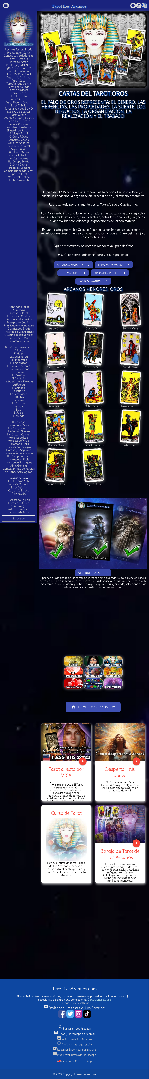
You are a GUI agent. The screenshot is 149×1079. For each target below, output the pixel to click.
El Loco (18, 350)
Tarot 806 (19, 518)
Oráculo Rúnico (18, 136)
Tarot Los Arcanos (69, 6)
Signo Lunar (18, 149)
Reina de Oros (56, 484)
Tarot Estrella (19, 96)
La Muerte (18, 391)
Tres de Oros (130, 328)
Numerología (19, 506)
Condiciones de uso (99, 999)
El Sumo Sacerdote (18, 366)
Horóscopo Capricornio (18, 453)
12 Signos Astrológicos (18, 472)
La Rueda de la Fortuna (18, 381)
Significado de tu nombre (18, 325)
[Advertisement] (18, 243)
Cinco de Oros (93, 367)
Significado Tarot (19, 307)
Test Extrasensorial (18, 509)
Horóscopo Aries (19, 425)
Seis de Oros (130, 367)
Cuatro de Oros (56, 367)
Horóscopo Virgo (18, 440)
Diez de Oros (56, 445)
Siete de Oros (56, 406)
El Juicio (18, 412)
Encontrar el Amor (18, 71)
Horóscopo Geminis (18, 431)
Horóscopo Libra (19, 444)
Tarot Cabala (18, 105)
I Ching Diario (18, 164)
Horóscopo (18, 422)
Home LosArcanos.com (93, 707)
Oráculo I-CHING (18, 139)
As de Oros (55, 328)
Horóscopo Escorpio (18, 447)
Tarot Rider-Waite (18, 481)
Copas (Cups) (73, 273)
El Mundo (18, 416)
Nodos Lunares (19, 158)
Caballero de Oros (130, 445)
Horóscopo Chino (18, 503)
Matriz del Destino (19, 177)
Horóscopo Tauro (18, 428)
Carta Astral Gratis (18, 121)
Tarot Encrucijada (18, 87)
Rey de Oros (93, 484)
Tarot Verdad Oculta (18, 83)
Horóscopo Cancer (18, 434)
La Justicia (18, 375)
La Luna (19, 406)
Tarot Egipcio (19, 487)
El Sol (19, 409)
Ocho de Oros (93, 406)
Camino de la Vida (18, 338)
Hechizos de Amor (19, 512)
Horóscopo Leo (18, 437)
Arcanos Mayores (73, 265)
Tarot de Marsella (18, 484)
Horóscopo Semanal (18, 167)
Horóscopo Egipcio (18, 500)
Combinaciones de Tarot (18, 171)
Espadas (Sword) (114, 265)
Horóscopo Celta (19, 341)
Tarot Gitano (18, 115)
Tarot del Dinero (19, 90)
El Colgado (18, 387)
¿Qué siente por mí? (19, 68)
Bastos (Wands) (93, 281)
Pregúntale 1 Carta (18, 52)
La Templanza (18, 394)
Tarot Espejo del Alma (19, 65)
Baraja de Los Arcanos (18, 347)
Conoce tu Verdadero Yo (19, 55)
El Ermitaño (19, 378)
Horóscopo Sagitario (18, 450)
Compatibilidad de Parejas (19, 468)
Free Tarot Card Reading (77, 1061)
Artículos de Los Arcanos (19, 331)
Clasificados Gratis (19, 328)
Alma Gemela (18, 465)
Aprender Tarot (18, 313)
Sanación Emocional (18, 74)
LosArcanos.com (86, 1074)
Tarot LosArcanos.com (74, 988)
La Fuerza (19, 384)
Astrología (18, 310)
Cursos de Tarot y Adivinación (18, 492)
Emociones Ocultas (18, 316)
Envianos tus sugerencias (74, 1044)
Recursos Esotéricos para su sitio (74, 1049)
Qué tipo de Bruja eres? (18, 335)
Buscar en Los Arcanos (74, 1028)
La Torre (19, 400)
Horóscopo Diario (18, 161)
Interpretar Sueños (19, 322)
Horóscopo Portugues (18, 462)
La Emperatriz (18, 359)
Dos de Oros (93, 328)
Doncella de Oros (93, 445)
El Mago (18, 353)
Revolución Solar (19, 124)
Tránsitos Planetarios (18, 127)
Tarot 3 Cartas (18, 99)
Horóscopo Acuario (18, 456)
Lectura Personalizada (18, 49)
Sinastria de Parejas (19, 130)
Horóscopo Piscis (19, 459)
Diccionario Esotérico (19, 319)
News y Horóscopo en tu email (74, 1034)
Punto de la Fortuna (19, 155)
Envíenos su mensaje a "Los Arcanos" (74, 1008)
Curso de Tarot (66, 813)
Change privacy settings (74, 1003)
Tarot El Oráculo (19, 59)
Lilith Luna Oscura (19, 152)
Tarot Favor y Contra (18, 102)
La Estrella (18, 403)
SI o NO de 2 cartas (18, 111)
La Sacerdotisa (19, 356)
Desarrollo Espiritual (18, 77)
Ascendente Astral (19, 146)
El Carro (19, 372)
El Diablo (18, 397)
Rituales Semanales (18, 180)
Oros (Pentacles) (110, 273)
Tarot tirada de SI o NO (19, 108)
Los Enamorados (19, 369)
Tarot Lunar (18, 93)
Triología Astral (19, 133)
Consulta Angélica (18, 143)
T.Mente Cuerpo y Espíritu (18, 118)
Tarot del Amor (19, 62)
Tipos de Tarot (18, 174)
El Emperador (18, 363)
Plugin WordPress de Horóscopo (74, 1055)
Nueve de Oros (130, 406)
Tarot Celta (18, 80)
